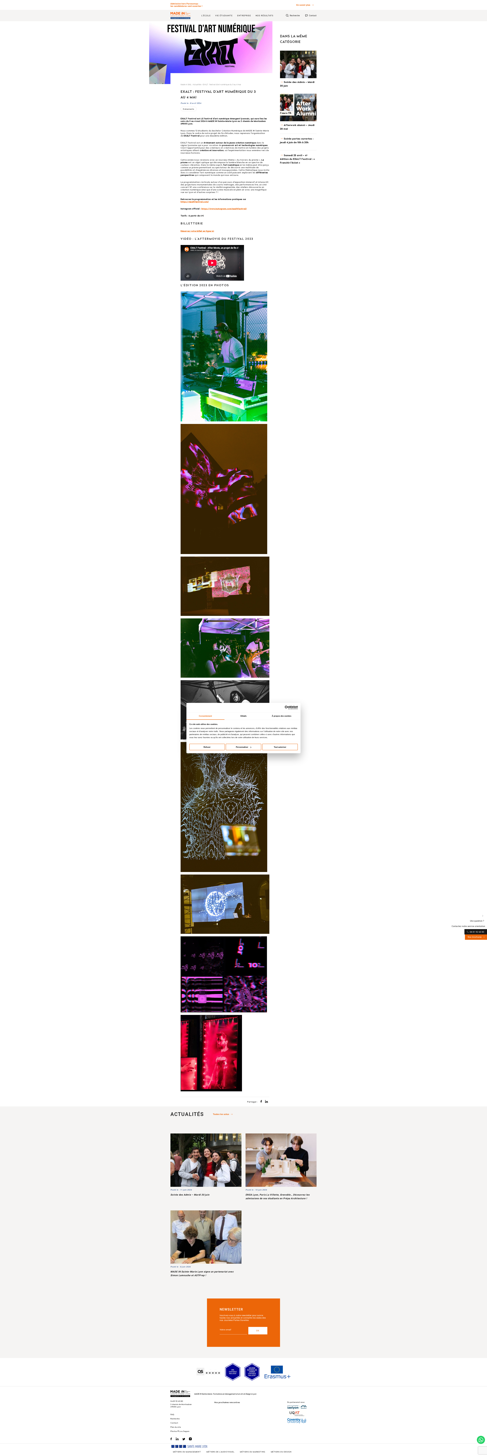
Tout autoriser (280, 747)
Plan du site (175, 1427)
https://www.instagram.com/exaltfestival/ (224, 208)
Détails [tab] (243, 716)
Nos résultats (264, 15)
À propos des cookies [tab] (281, 716)
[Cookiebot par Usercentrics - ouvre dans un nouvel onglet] (287, 708)
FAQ (172, 1414)
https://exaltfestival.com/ (195, 201)
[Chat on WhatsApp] (481, 1440)
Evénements (188, 109)
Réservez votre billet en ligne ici (197, 231)
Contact (174, 1423)
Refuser (207, 747)
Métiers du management (187, 1452)
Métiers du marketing (252, 1452)
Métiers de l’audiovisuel (220, 1452)
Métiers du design (281, 1452)
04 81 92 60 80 (176, 1401)
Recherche (175, 1419)
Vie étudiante (224, 15)
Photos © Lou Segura (179, 1431)
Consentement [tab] (205, 716)
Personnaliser (242, 747)
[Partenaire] (296, 1407)
